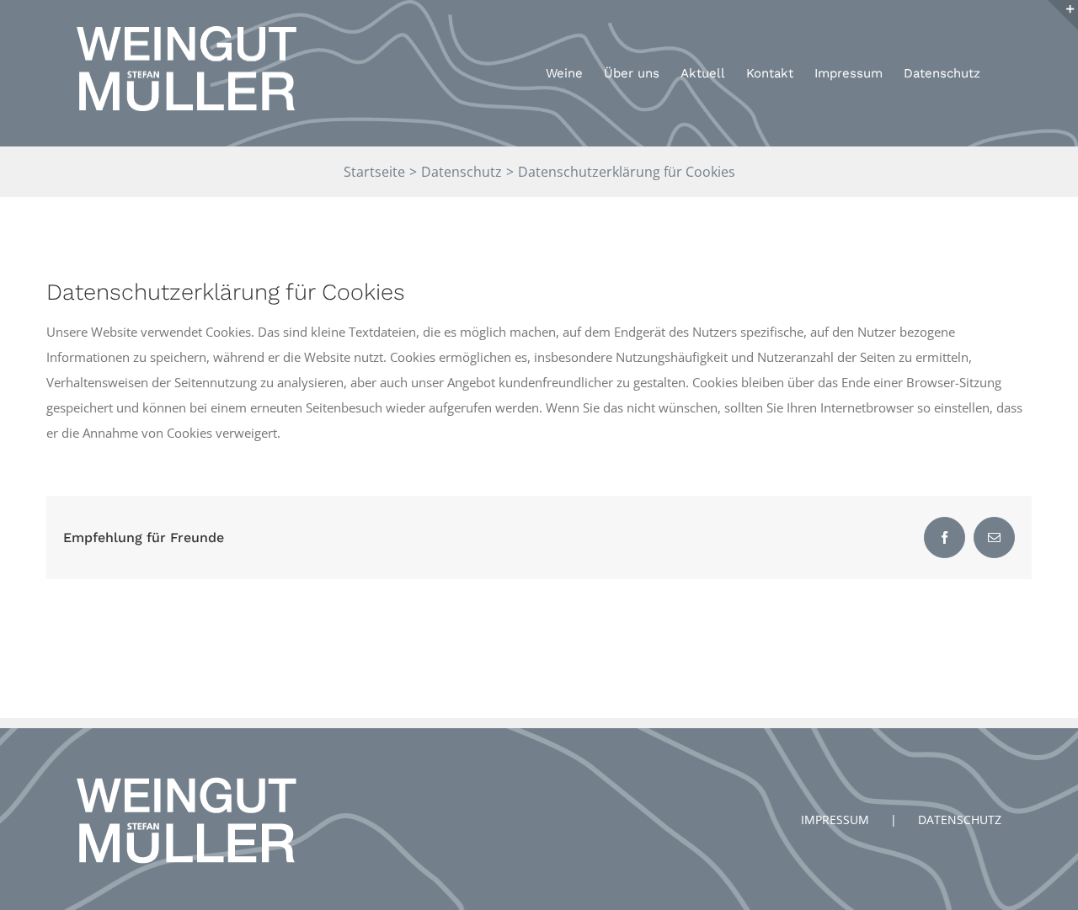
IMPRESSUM (835, 820)
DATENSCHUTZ (959, 820)
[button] (1042, 23)
